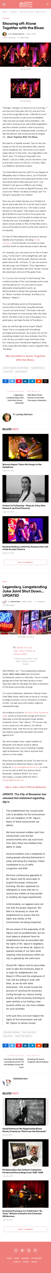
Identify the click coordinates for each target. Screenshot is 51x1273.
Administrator (15, 602)
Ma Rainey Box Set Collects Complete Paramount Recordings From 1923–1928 (22, 1171)
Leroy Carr (8, 372)
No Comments (10, 38)
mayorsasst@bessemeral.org (25, 767)
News (4, 582)
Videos (26, 1262)
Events (16, 1262)
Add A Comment (25, 562)
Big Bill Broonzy (38, 368)
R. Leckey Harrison (17, 34)
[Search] (47, 4)
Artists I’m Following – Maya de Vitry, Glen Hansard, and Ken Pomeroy (23, 507)
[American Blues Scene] (26, 4)
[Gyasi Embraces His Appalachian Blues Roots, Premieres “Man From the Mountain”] (25, 1111)
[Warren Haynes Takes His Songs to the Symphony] (25, 447)
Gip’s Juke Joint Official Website (25, 787)
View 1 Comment (25, 1229)
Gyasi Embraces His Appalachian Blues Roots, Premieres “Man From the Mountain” (24, 1130)
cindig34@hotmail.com (13, 780)
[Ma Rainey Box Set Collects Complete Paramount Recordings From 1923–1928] (25, 1152)
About (34, 1262)
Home (9, 1258)
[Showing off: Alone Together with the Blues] (25, 54)
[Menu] (4, 4)
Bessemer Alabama (11, 1032)
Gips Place (8, 1036)
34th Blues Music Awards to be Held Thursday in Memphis (36, 398)
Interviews (36, 1258)
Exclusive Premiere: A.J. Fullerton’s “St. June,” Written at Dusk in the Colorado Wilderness (22, 1214)
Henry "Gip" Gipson (24, 1036)
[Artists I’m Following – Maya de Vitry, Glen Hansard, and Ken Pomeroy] (25, 488)
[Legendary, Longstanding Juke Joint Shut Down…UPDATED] (25, 622)
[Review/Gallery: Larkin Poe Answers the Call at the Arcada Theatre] (25, 529)
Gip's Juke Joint (29, 1032)
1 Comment (40, 602)
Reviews (6, 18)
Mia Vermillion (21, 372)
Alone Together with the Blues (16, 368)
